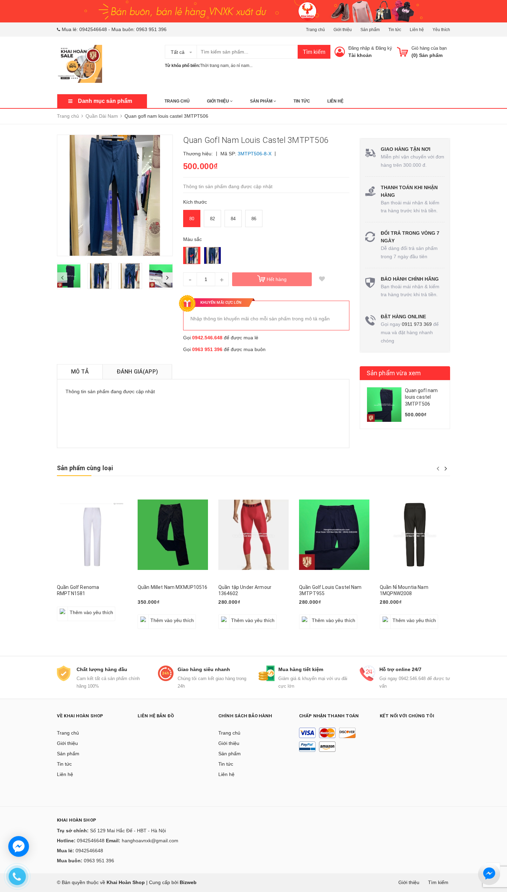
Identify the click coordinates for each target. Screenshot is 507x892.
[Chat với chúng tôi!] (18, 846)
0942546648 (93, 29)
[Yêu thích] (322, 279)
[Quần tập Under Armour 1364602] (253, 534)
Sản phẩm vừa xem (394, 373)
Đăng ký (384, 48)
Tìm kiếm (314, 52)
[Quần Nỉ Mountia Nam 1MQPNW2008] (415, 534)
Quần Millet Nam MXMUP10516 (173, 587)
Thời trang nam (214, 65)
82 (212, 218)
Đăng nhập (359, 48)
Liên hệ (417, 29)
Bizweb (188, 882)
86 (253, 218)
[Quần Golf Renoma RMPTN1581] (92, 534)
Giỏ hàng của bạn (429, 48)
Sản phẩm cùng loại (85, 468)
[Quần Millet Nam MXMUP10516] (173, 534)
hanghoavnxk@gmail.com (150, 840)
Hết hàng (277, 279)
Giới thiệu (343, 29)
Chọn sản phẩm (238, 616)
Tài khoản (360, 55)
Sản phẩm (370, 29)
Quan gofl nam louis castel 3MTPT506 (421, 397)
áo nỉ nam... (241, 65)
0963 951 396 (151, 29)
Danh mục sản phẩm (105, 101)
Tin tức (394, 29)
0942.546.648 (207, 337)
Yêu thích (441, 29)
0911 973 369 (417, 324)
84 (233, 218)
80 (191, 218)
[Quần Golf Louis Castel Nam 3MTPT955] (334, 534)
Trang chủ (315, 29)
